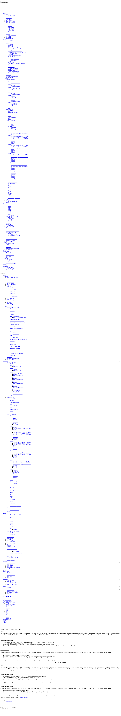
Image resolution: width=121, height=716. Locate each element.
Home (4, 13)
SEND (4, 250)
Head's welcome (9, 16)
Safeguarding (8, 23)
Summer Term (13, 174)
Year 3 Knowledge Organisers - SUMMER (19, 147)
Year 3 (9, 92)
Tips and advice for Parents (11, 269)
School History (9, 18)
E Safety (9, 57)
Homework (10, 64)
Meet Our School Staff (10, 22)
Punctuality (8, 271)
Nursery (9, 80)
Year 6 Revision (14, 103)
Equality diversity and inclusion (14, 55)
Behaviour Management (13, 47)
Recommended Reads (12, 201)
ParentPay (8, 223)
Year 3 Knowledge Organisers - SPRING (19, 146)
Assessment (10, 193)
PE (8, 184)
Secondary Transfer (10, 241)
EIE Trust (5, 39)
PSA (7, 227)
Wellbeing (8, 24)
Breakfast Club (9, 222)
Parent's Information (10, 255)
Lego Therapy (11, 29)
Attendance (10, 46)
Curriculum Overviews (10, 79)
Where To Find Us (9, 259)
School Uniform (9, 224)
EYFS (9, 61)
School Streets (8, 37)
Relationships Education (13, 69)
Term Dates (8, 34)
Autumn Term (13, 171)
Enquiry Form (8, 256)
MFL (9, 192)
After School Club (9, 220)
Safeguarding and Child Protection (15, 51)
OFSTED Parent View (10, 230)
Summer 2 (13, 142)
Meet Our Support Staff (10, 21)
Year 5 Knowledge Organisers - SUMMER (19, 166)
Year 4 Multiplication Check (11, 239)
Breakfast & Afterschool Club (14, 235)
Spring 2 (12, 134)
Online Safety (11, 218)
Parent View (8, 247)
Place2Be (10, 26)
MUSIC (7, 202)
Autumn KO (13, 127)
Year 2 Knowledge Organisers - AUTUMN (19, 136)
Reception (10, 81)
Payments (8, 228)
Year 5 (9, 98)
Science (9, 118)
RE (8, 190)
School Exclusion (11, 70)
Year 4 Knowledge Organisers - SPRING (19, 155)
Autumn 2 (13, 143)
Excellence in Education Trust (12, 40)
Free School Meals (9, 38)
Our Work (13, 85)
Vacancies (8, 257)
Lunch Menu (8, 237)
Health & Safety (11, 67)
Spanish (9, 119)
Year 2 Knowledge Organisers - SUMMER (19, 138)
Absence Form (11, 261)
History (9, 188)
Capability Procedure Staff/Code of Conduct (17, 52)
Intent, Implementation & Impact (12, 179)
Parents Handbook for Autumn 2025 (13, 204)
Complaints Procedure (12, 53)
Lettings (9, 65)
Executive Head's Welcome (11, 15)
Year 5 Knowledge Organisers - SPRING (19, 165)
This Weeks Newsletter (10, 240)
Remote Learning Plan (10, 196)
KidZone (10, 217)
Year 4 (9, 95)
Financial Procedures (12, 62)
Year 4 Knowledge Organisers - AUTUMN (19, 154)
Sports (9, 233)
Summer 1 (13, 141)
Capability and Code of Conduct (17, 48)
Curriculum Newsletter (15, 83)
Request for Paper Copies (11, 263)
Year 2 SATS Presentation (16, 88)
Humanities (10, 111)
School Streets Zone (12, 35)
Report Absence (9, 260)
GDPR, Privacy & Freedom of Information (16, 63)
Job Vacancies (8, 36)
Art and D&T (10, 110)
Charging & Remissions (13, 50)
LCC (9, 108)
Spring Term (13, 173)
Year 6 (9, 102)
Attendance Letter (9, 267)
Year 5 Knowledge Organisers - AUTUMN (19, 163)
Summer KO (13, 129)
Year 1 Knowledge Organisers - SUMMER (19, 133)
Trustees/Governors (10, 42)
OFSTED (5, 242)
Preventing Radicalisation (13, 68)
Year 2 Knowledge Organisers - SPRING (19, 137)
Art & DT (10, 185)
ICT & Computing (11, 183)
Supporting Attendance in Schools (15, 72)
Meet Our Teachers (9, 20)
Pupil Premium (14, 234)
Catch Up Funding (9, 249)
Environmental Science (12, 182)
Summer (12, 125)
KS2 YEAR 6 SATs (10, 226)
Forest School (11, 28)
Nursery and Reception (10, 219)
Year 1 (9, 84)
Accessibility (10, 44)
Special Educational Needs (13, 71)
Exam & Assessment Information (12, 248)
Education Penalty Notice (11, 268)
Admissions (10, 45)
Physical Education (12, 114)
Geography (10, 187)
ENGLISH (8, 200)
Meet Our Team (9, 252)
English (9, 194)
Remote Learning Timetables (14, 198)
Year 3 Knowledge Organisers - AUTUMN (19, 145)
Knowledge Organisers (10, 120)
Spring (12, 124)
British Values (8, 75)
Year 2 (9, 87)
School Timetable (9, 32)
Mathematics (10, 195)
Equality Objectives (12, 56)
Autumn (12, 122)
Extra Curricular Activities (11, 232)
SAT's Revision (14, 104)
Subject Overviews (9, 109)
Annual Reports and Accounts (12, 76)
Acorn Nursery (6, 251)
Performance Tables (10, 243)
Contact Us (5, 258)
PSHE (9, 116)
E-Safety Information (15, 59)
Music (9, 113)
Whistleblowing (11, 73)
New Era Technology (23, 697)
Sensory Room (11, 30)
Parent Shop (10, 225)
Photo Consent (13, 60)
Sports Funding (9, 245)
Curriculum (10, 54)
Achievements (8, 19)
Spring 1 (12, 132)
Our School (5, 14)
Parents (4, 203)
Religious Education (12, 117)
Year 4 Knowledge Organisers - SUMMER (19, 157)
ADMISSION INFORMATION (12, 231)
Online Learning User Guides (12, 216)
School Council (11, 27)
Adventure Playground (12, 31)
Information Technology (13, 112)
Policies (7, 43)
